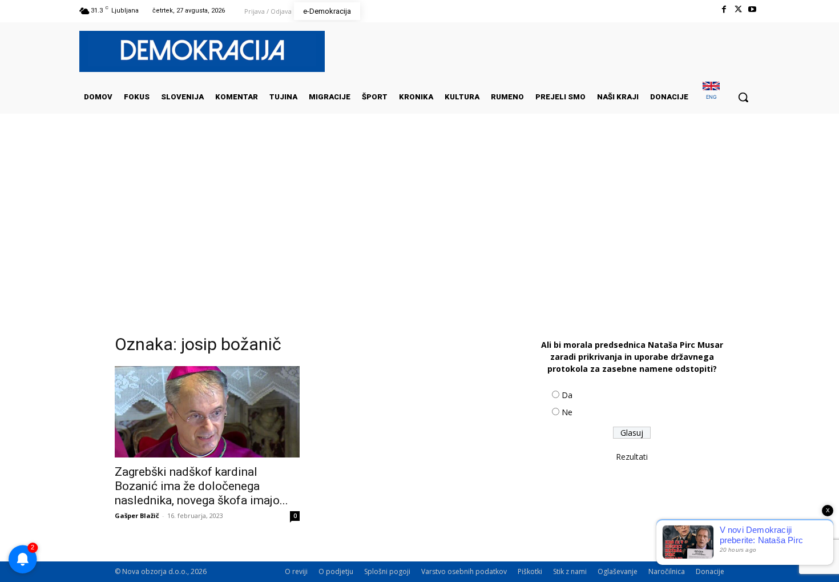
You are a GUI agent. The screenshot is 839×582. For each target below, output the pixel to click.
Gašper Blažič (137, 515)
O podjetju (335, 571)
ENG (711, 97)
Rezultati (632, 456)
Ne (567, 412)
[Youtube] (752, 9)
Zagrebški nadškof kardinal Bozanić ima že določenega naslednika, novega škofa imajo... (201, 486)
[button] (743, 97)
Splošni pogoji (387, 571)
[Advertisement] (419, 228)
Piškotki (530, 571)
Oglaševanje (618, 571)
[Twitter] (738, 9)
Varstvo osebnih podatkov (464, 571)
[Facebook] (723, 9)
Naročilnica (666, 571)
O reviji (296, 571)
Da (567, 395)
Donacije (710, 571)
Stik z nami (570, 571)
